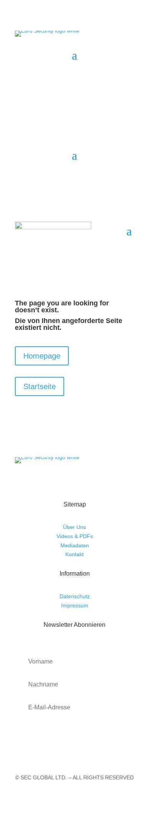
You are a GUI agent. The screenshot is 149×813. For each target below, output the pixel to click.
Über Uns (74, 527)
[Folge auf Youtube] (82, 78)
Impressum (74, 605)
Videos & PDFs (75, 536)
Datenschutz (75, 596)
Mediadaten (74, 545)
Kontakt (74, 554)
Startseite (39, 386)
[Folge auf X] (97, 78)
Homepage (41, 356)
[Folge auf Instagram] (128, 78)
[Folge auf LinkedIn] (113, 78)
